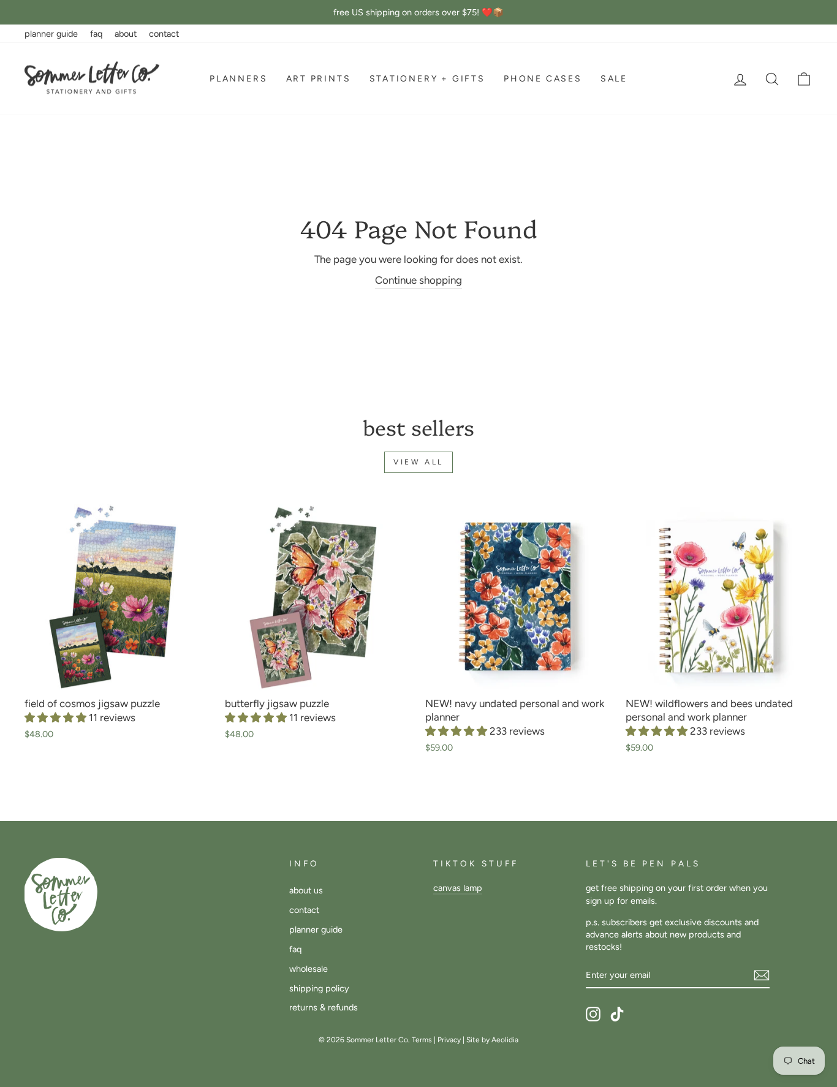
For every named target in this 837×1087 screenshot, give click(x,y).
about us (306, 890)
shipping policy (319, 988)
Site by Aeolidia (492, 1040)
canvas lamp (457, 887)
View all (418, 462)
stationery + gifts (427, 79)
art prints (318, 79)
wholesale (308, 968)
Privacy (449, 1040)
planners (238, 79)
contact (164, 33)
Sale (613, 79)
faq (96, 33)
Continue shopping (418, 280)
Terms (422, 1040)
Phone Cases (543, 79)
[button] (57, 717)
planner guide (51, 33)
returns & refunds (323, 1007)
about (126, 33)
